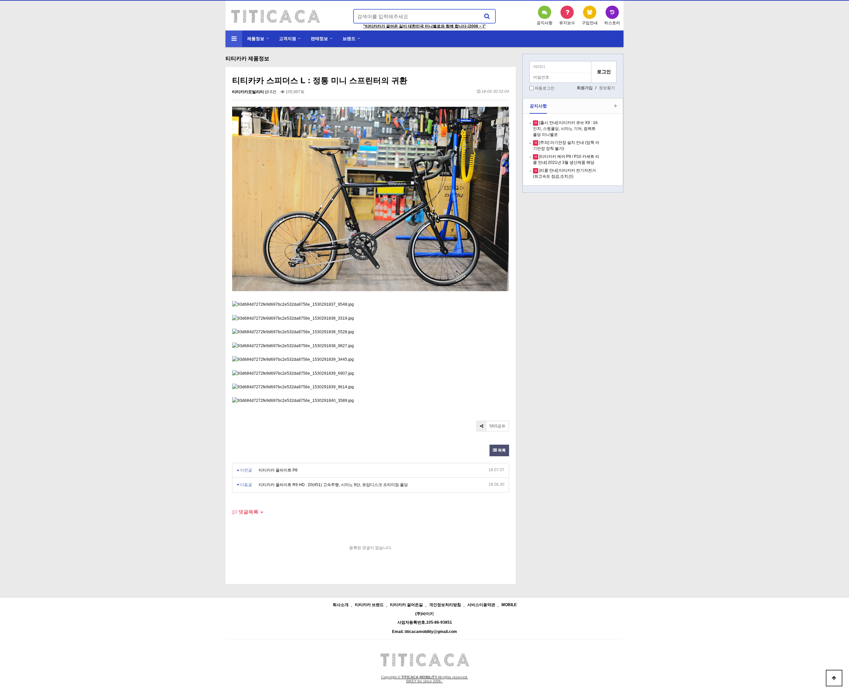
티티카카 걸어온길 (406, 605)
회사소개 (341, 605)
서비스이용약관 (481, 605)
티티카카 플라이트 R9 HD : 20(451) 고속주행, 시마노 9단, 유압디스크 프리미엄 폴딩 (333, 484)
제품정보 (255, 38)
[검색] (487, 16)
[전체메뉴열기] (234, 39)
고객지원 (287, 38)
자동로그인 (545, 88)
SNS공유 (496, 426)
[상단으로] (834, 678)
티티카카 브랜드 (369, 605)
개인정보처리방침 (445, 605)
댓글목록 (247, 512)
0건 (272, 92)
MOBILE (509, 605)
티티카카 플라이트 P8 (278, 470)
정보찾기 (607, 88)
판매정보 (319, 38)
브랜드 (349, 38)
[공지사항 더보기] (615, 106)
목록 (501, 450)
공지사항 (538, 105)
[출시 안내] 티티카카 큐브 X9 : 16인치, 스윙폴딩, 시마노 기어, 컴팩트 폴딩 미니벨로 (565, 128)
